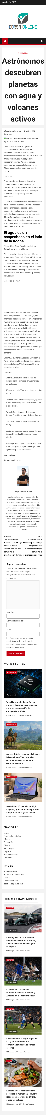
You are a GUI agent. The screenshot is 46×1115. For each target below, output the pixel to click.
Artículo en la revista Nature (16, 249)
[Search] (41, 41)
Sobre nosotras (10, 871)
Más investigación (27, 364)
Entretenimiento (11, 854)
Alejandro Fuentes (13, 131)
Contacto (8, 857)
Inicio (6, 833)
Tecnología (22, 53)
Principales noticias (12, 836)
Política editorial (11, 880)
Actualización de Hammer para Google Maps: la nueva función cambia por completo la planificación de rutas (13, 545)
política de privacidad (13, 883)
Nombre (11, 612)
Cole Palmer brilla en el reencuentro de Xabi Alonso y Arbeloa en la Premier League (21, 992)
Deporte (7, 851)
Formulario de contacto (14, 874)
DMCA (7, 877)
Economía (8, 842)
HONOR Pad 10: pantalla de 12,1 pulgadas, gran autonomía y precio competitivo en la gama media (22, 809)
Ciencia (7, 845)
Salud (9, 1061)
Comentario (12, 578)
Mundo (7, 839)
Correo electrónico (15, 620)
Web (9, 629)
